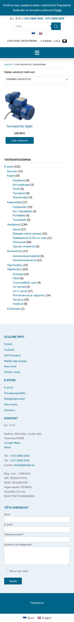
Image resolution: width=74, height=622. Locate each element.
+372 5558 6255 (20, 460)
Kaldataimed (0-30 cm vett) (29, 237)
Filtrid (16, 278)
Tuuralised (19, 193)
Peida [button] (57, 10)
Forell (16, 188)
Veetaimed (13, 224)
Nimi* (7, 514)
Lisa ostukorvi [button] (19, 140)
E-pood (8, 166)
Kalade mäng (12, 371)
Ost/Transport (12, 355)
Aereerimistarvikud (24, 260)
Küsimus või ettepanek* (18, 544)
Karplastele (20, 207)
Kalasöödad (14, 202)
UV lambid (19, 286)
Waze (7, 447)
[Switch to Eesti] (33, 34)
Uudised (9, 349)
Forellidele (19, 215)
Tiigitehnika (14, 269)
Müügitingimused (14, 398)
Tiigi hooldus (14, 265)
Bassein (12, 171)
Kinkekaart (13, 308)
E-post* (8, 524)
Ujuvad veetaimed (24, 246)
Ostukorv (9, 410)
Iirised (16, 229)
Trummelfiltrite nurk (24, 282)
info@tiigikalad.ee (24, 464)
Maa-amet (10, 366)
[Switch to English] (40, 34)
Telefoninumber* (14, 534)
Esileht (8, 64)
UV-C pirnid (20, 291)
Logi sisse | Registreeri (22, 41)
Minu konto (10, 404)
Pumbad (18, 274)
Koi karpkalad (21, 184)
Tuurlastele (19, 219)
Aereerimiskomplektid (26, 256)
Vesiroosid (19, 242)
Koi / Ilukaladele (22, 211)
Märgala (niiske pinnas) (27, 233)
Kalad (10, 175)
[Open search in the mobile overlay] (37, 26)
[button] (37, 52)
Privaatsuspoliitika (15, 393)
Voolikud (18, 303)
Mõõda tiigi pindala (15, 361)
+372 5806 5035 (20, 455)
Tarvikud (18, 299)
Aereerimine (14, 251)
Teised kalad (20, 197)
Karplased (19, 180)
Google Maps (12, 442)
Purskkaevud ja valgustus (29, 295)
